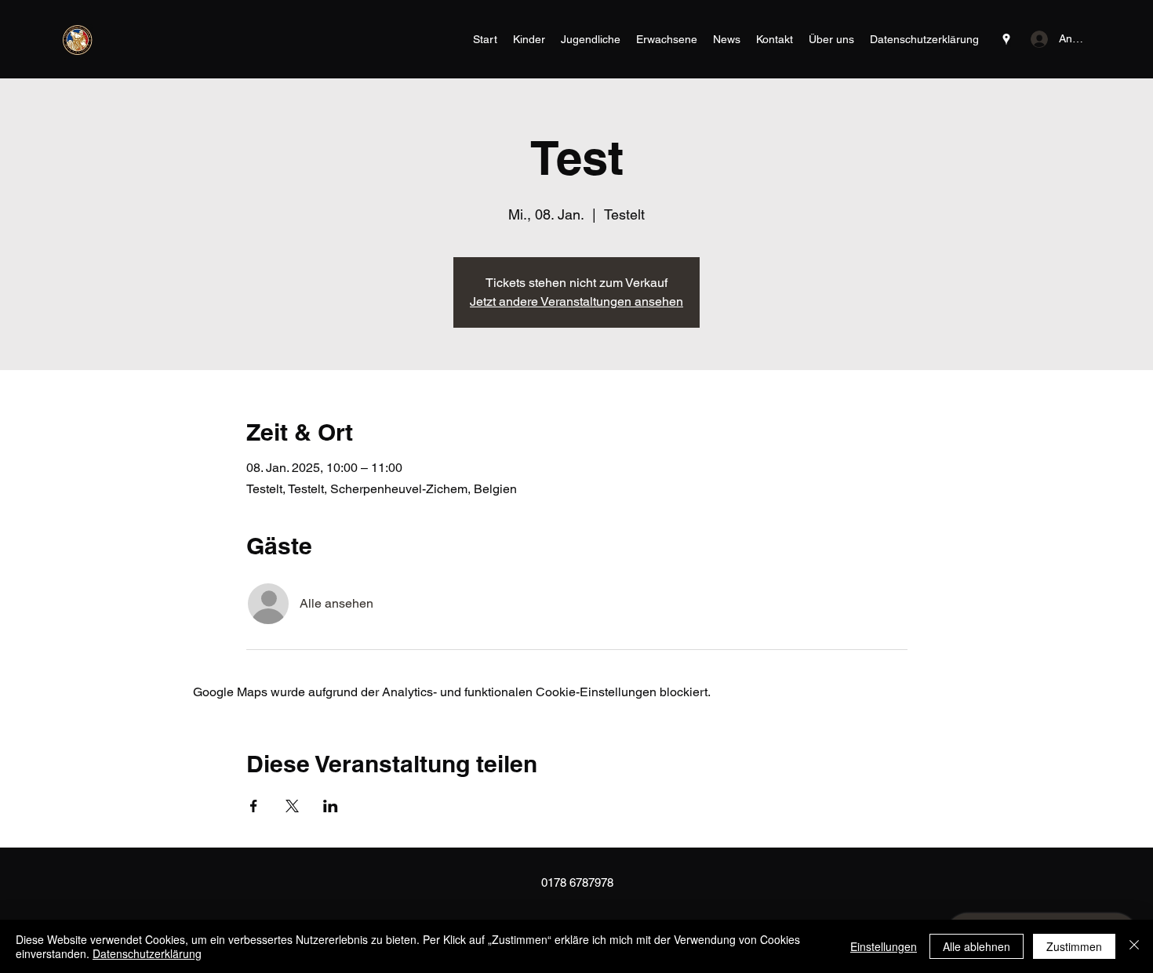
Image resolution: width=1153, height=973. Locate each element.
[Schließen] (1134, 946)
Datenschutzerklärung (147, 953)
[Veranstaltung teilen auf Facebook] (253, 806)
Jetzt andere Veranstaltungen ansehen (576, 301)
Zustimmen (1074, 946)
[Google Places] (1006, 39)
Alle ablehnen (976, 946)
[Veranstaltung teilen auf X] (292, 806)
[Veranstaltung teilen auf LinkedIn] (330, 806)
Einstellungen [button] (883, 946)
